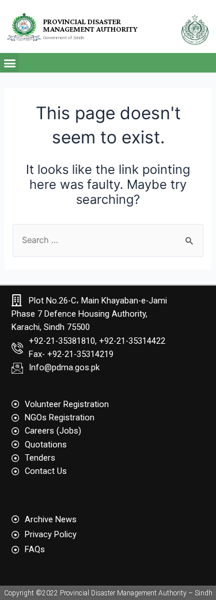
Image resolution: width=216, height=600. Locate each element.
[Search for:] (108, 240)
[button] (9, 62)
